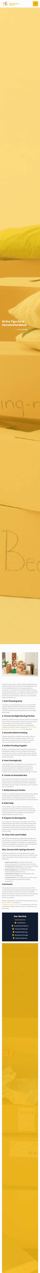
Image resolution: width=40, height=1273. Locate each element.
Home (14, 329)
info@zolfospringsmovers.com (13, 729)
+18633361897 (32, 727)
